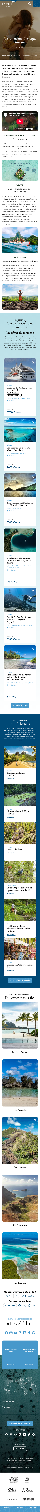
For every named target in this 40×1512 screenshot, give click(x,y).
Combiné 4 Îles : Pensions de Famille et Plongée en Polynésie (19, 619)
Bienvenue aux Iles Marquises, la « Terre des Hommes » (20, 504)
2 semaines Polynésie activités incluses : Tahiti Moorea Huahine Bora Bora (19, 677)
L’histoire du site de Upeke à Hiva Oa (19, 812)
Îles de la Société (20, 1052)
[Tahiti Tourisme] (7, 5)
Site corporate (20, 1444)
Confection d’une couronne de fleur (20, 966)
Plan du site (30, 1458)
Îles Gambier (20, 1167)
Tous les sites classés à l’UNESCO (16, 774)
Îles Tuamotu (20, 1282)
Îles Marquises (20, 1225)
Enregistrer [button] (21, 47)
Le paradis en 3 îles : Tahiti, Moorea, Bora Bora (18, 449)
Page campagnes (25, 55)
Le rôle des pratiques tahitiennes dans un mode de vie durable (19, 928)
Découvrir (11, 779)
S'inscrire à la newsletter (20, 1423)
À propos (6, 1407)
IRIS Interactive (20, 1458)
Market (19, 1449)
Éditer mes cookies (20, 1463)
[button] (14, 1)
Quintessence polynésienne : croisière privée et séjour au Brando (19, 560)
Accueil (35, 55)
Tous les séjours (20, 705)
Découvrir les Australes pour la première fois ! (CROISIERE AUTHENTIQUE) (19, 391)
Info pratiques (8, 1402)
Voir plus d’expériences (20, 980)
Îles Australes (20, 1109)
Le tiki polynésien (14, 849)
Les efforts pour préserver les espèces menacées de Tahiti (19, 888)
